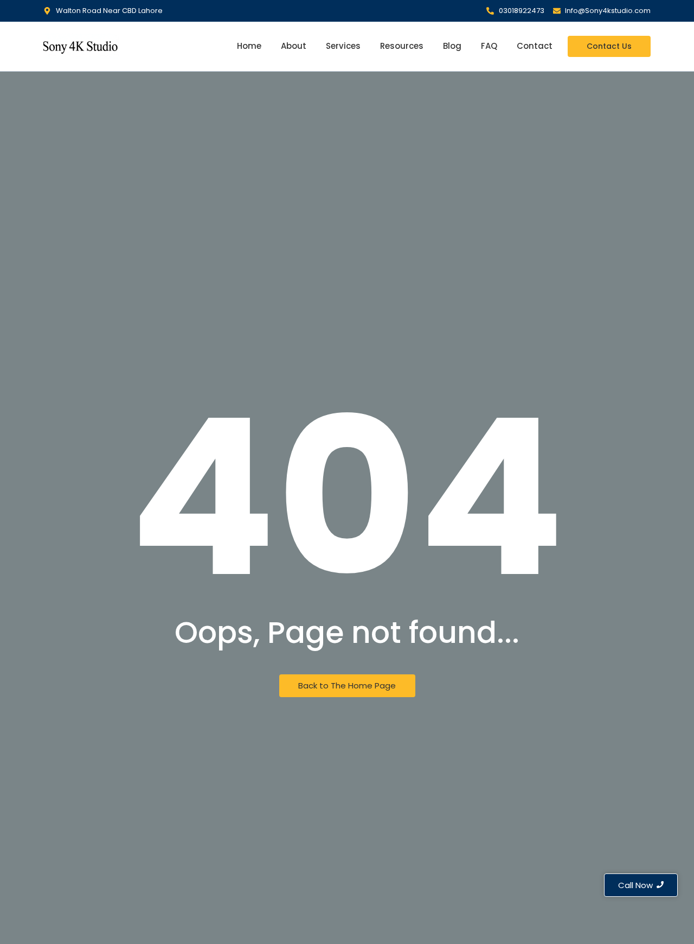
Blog (452, 46)
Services (343, 46)
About (293, 46)
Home (249, 46)
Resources (401, 46)
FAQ (489, 46)
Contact (534, 46)
